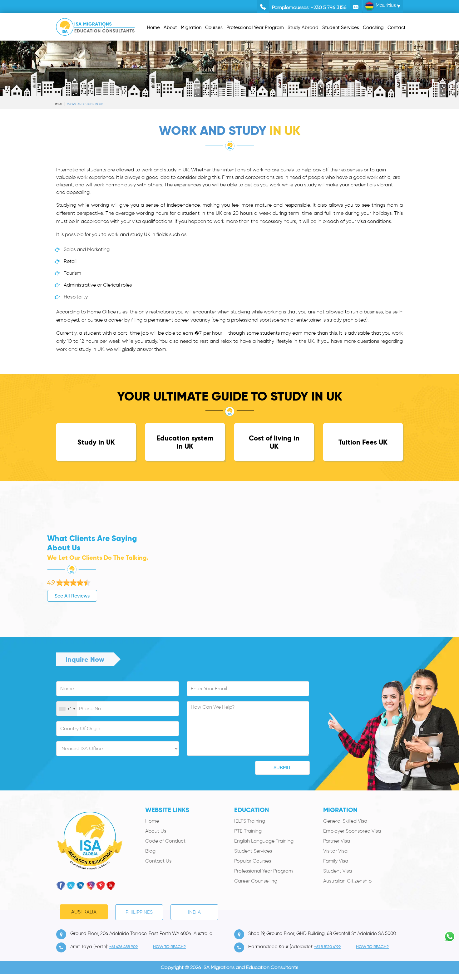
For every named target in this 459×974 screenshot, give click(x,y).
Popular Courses (252, 861)
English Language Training (264, 841)
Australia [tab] (83, 912)
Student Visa (337, 871)
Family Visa (335, 861)
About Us (155, 831)
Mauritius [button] (385, 5)
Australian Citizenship (347, 881)
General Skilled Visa (345, 821)
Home (58, 104)
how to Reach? (169, 946)
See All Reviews (72, 596)
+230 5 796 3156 (329, 7)
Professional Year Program (263, 871)
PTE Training (248, 831)
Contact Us (158, 861)
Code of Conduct (165, 841)
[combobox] (67, 708)
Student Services (253, 851)
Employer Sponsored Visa (352, 831)
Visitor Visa (335, 851)
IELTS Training (249, 821)
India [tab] (194, 912)
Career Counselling (255, 881)
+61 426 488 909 (123, 946)
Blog (150, 851)
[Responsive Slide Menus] (95, 26)
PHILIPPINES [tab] (139, 912)
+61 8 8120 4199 (327, 946)
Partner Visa (336, 841)
